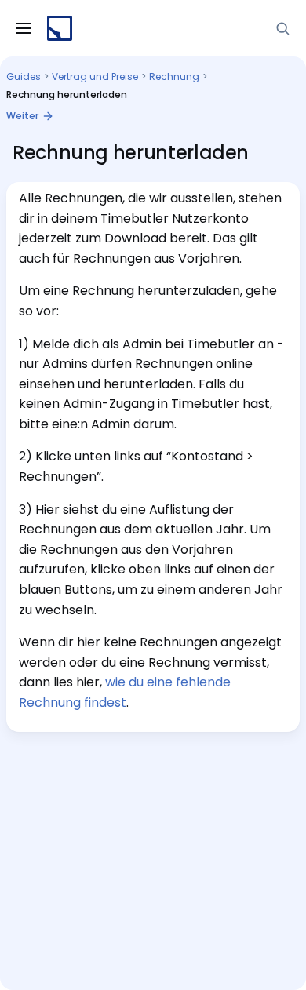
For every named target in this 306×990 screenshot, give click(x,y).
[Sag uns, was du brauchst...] (282, 28)
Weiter (22, 115)
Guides (23, 76)
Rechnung (174, 76)
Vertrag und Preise (95, 76)
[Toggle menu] (23, 28)
